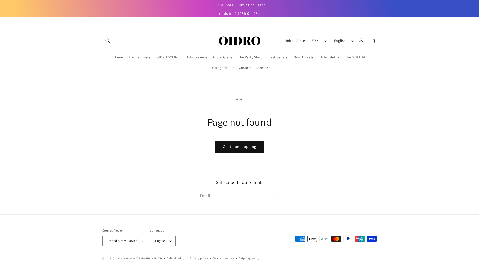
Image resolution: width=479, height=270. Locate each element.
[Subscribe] (278, 196)
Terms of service (223, 258)
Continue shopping (239, 146)
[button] (107, 41)
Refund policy (176, 258)
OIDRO (117, 258)
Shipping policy (249, 258)
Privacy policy (199, 258)
